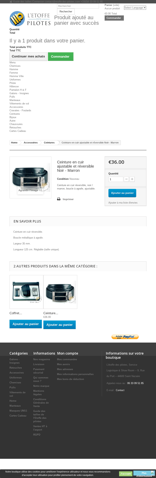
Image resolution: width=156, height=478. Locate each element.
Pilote (13, 83)
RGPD (36, 434)
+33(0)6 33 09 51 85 (92, 1)
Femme (14, 72)
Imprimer (68, 199)
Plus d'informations (144, 474)
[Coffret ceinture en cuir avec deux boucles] (26, 292)
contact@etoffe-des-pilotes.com (62, 1)
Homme (14, 69)
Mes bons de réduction (70, 379)
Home (13, 400)
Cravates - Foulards (20, 110)
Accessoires (16, 107)
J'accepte (125, 473)
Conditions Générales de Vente (41, 403)
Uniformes (15, 79)
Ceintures (15, 113)
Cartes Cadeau (18, 131)
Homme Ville (17, 76)
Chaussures (16, 124)
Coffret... (16, 313)
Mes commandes (67, 359)
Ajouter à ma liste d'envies (123, 202)
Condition (63, 178)
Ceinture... (50, 313)
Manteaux (15, 100)
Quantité (113, 173)
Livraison (38, 364)
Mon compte (67, 353)
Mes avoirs (63, 364)
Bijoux (13, 117)
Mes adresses (65, 369)
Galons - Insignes (19, 93)
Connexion (38, 1)
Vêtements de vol (19, 103)
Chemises (15, 65)
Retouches (15, 127)
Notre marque (41, 386)
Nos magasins (41, 359)
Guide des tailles (22, 1)
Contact (120, 390)
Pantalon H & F (18, 89)
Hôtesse (14, 86)
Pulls (12, 96)
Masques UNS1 (18, 410)
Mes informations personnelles (75, 374)
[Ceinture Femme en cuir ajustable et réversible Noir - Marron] (60, 292)
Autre (12, 120)
